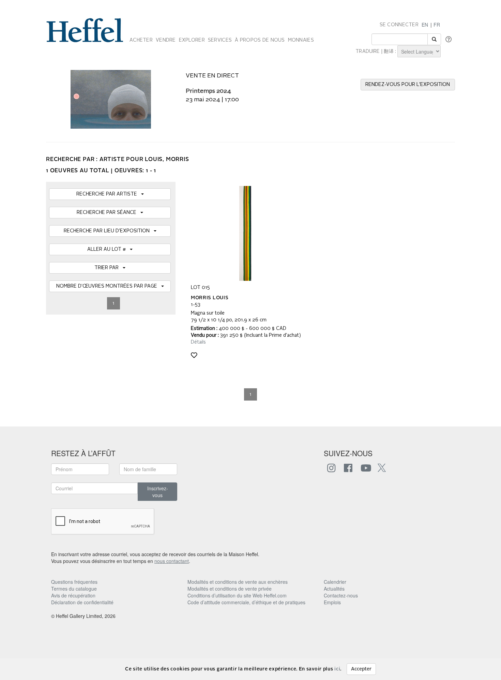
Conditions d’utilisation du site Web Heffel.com (237, 595)
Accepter (361, 669)
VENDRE (166, 40)
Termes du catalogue (74, 588)
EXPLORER (192, 40)
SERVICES (220, 40)
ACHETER (141, 40)
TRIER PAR (108, 267)
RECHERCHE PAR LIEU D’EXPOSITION (109, 231)
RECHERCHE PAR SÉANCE (108, 212)
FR (437, 24)
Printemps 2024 (208, 91)
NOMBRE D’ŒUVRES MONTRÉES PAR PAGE (108, 286)
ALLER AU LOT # (108, 249)
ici (337, 669)
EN (425, 24)
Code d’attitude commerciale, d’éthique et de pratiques (246, 602)
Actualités (334, 588)
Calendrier (335, 581)
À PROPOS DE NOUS (260, 40)
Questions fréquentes (74, 581)
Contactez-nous (341, 595)
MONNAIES (301, 40)
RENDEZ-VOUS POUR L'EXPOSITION (407, 84)
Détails (198, 342)
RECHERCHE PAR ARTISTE (108, 194)
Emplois (332, 602)
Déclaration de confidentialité (82, 602)
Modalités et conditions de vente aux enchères (237, 581)
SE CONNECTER (399, 25)
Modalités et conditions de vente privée (229, 588)
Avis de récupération (73, 595)
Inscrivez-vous (157, 491)
